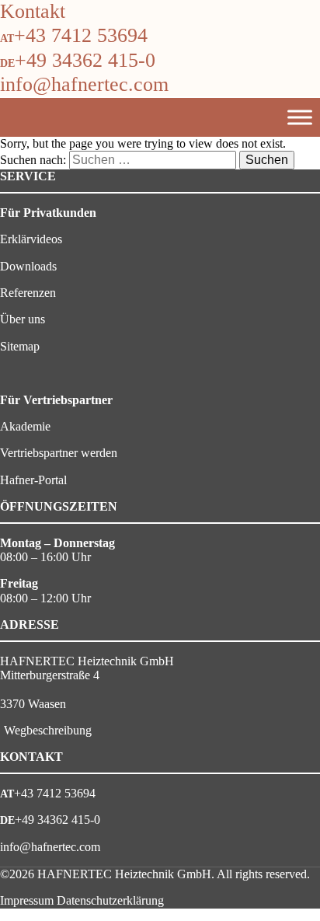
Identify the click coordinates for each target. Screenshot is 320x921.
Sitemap (20, 346)
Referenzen (28, 292)
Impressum (27, 900)
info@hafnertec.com (84, 84)
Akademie (25, 426)
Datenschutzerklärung (110, 900)
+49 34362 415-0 (85, 60)
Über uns (22, 319)
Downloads (28, 266)
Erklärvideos (31, 239)
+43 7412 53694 (81, 35)
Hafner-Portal (33, 480)
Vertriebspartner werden (58, 452)
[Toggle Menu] (299, 117)
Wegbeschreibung (48, 730)
